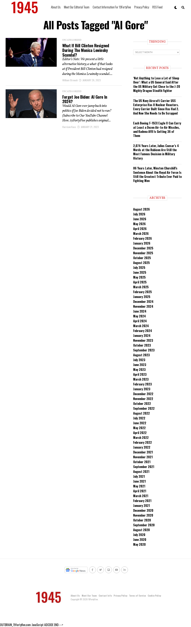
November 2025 (143, 253)
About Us (56, 7)
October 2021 (142, 462)
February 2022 (142, 442)
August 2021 (141, 471)
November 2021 (143, 457)
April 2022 (140, 432)
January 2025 (141, 296)
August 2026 (141, 209)
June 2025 (139, 272)
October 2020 (142, 520)
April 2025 (140, 282)
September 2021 (143, 466)
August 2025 (141, 262)
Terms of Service (137, 595)
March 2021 (140, 496)
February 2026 (142, 238)
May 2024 (139, 316)
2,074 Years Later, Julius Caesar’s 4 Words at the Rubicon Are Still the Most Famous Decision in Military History (156, 151)
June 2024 (139, 311)
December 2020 (143, 510)
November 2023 (143, 340)
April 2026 (140, 228)
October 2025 (142, 258)
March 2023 (141, 379)
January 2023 (141, 389)
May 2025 (139, 277)
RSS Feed (157, 7)
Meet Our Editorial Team (76, 7)
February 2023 (142, 384)
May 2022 (139, 428)
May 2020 (139, 544)
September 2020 (144, 525)
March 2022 (141, 437)
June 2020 (139, 539)
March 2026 (141, 233)
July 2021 (139, 476)
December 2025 (143, 248)
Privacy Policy (141, 7)
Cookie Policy (154, 595)
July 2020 (139, 534)
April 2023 (140, 374)
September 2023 (144, 350)
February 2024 (142, 330)
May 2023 (139, 369)
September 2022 (144, 408)
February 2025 (142, 292)
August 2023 (141, 355)
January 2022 (141, 447)
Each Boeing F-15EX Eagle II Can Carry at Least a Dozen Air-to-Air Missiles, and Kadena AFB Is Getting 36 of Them (157, 129)
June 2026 (139, 219)
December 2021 (143, 452)
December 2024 (143, 301)
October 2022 (142, 403)
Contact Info (105, 595)
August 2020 (141, 530)
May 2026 (139, 224)
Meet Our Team (89, 595)
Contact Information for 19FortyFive (112, 7)
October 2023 (142, 345)
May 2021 (139, 486)
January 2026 (141, 243)
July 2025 (139, 267)
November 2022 (143, 398)
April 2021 (139, 491)
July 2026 (139, 214)
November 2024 (143, 306)
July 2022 (139, 418)
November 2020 (143, 515)
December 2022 (143, 394)
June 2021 (139, 481)
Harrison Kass (69, 127)
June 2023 (139, 364)
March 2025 (141, 287)
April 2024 (140, 321)
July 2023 (139, 360)
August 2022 (141, 413)
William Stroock (70, 80)
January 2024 (142, 335)
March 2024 (141, 326)
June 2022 (139, 423)
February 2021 (142, 500)
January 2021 (141, 505)
